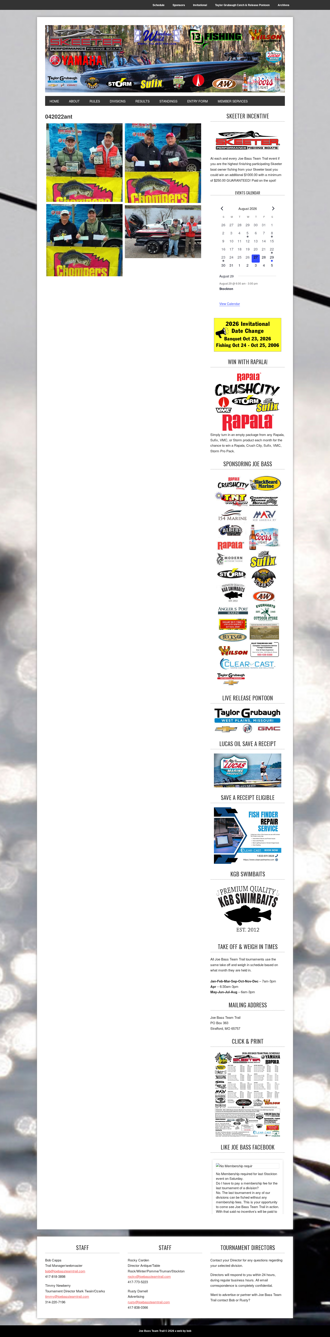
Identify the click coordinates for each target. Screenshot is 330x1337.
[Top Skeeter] (163, 231)
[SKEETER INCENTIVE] (247, 141)
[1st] (84, 162)
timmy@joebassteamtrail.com (67, 1296)
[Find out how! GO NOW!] (247, 402)
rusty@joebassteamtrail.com (149, 1302)
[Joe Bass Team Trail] (165, 58)
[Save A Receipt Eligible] (247, 910)
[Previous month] (222, 208)
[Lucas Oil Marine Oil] (247, 770)
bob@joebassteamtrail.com (65, 1271)
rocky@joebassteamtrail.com (149, 1276)
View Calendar (229, 303)
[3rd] (84, 240)
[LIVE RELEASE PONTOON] (247, 721)
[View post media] (247, 1166)
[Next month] (273, 208)
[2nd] (163, 163)
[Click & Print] (247, 1094)
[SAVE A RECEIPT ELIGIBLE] (247, 835)
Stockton (226, 288)
